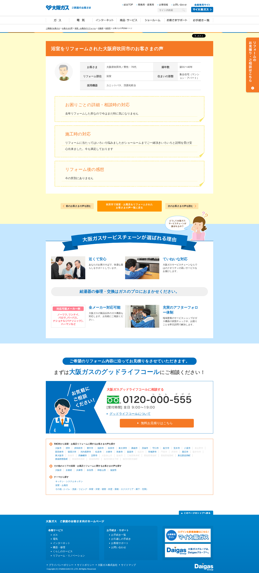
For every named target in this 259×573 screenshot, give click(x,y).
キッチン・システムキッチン (69, 481)
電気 (81, 20)
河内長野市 (86, 452)
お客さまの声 (67, 28)
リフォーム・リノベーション (69, 555)
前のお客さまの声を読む (78, 206)
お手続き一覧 (201, 20)
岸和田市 (78, 448)
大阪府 (100, 28)
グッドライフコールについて (130, 414)
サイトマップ (128, 564)
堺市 (68, 448)
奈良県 (90, 470)
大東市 (109, 452)
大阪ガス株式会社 (108, 564)
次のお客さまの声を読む (180, 206)
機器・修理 (59, 547)
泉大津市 (123, 448)
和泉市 (119, 452)
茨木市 (177, 448)
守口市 (155, 448)
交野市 (94, 455)
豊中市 (90, 448)
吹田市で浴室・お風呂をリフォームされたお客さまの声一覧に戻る (129, 206)
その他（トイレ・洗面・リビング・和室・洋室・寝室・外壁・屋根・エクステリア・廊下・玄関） (101, 489)
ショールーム (153, 20)
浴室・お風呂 (61, 485)
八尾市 (187, 448)
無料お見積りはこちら (157, 423)
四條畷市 (82, 455)
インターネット (105, 20)
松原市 (98, 452)
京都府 (69, 470)
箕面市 (130, 452)
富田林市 (59, 452)
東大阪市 (59, 455)
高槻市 (134, 448)
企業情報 (163, 4)
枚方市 (166, 448)
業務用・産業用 (146, 4)
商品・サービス (129, 20)
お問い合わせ (180, 4)
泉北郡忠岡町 (184, 455)
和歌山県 (101, 470)
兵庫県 (79, 470)
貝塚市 (145, 448)
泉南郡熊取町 (61, 459)
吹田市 (108, 28)
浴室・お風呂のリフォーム (85, 28)
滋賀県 (113, 470)
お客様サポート (119, 543)
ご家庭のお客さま (53, 28)
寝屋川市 (72, 452)
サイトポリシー (85, 564)
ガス (57, 20)
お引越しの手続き (121, 538)
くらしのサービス (63, 551)
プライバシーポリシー (61, 564)
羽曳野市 (152, 452)
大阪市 (58, 448)
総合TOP (128, 4)
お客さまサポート (177, 20)
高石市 (185, 452)
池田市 (100, 448)
